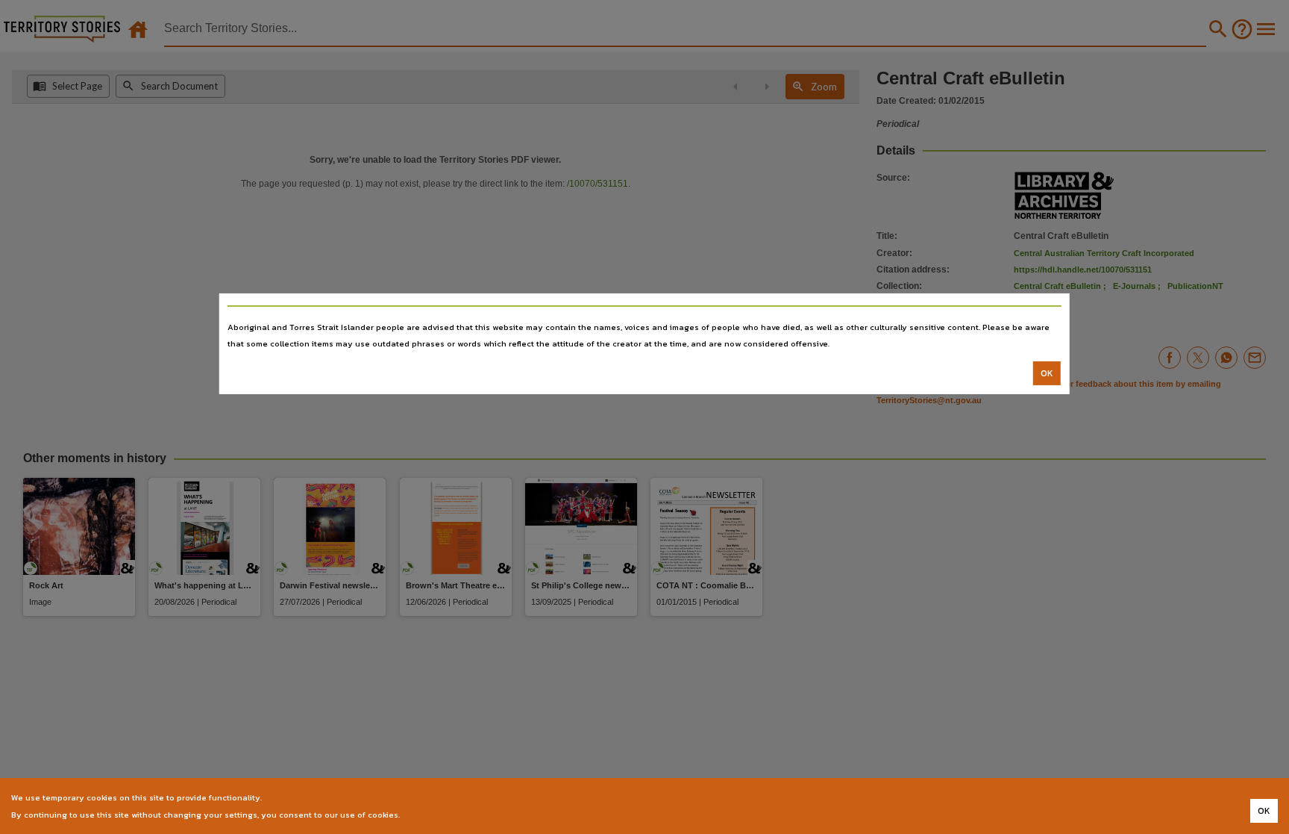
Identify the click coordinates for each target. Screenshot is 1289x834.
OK (1047, 373)
